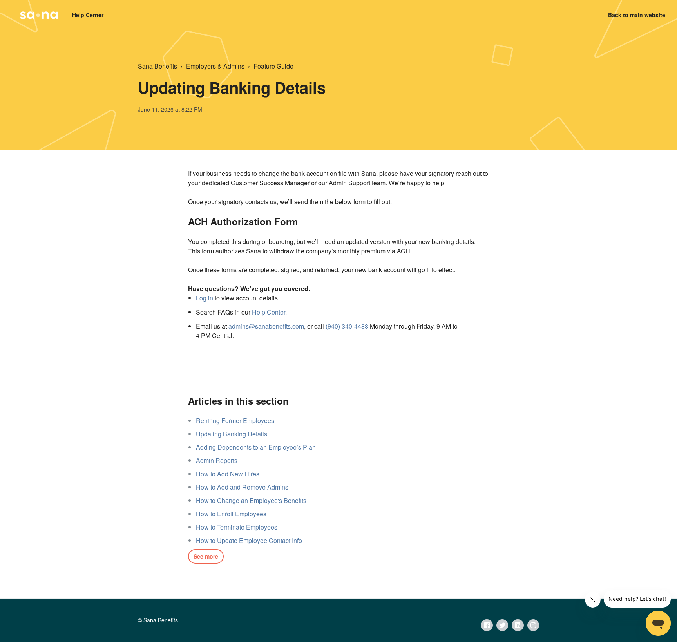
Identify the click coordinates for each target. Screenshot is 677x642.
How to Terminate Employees (236, 527)
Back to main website (636, 15)
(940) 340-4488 (347, 326)
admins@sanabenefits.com (266, 326)
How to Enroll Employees (231, 513)
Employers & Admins (215, 66)
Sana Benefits (157, 66)
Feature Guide (273, 66)
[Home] (39, 15)
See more (206, 556)
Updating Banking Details (231, 433)
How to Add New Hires (227, 473)
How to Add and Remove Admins (242, 487)
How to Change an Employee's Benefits (251, 500)
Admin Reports (216, 460)
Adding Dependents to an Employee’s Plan (256, 447)
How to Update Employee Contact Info (249, 540)
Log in (204, 297)
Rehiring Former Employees (235, 420)
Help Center (268, 311)
